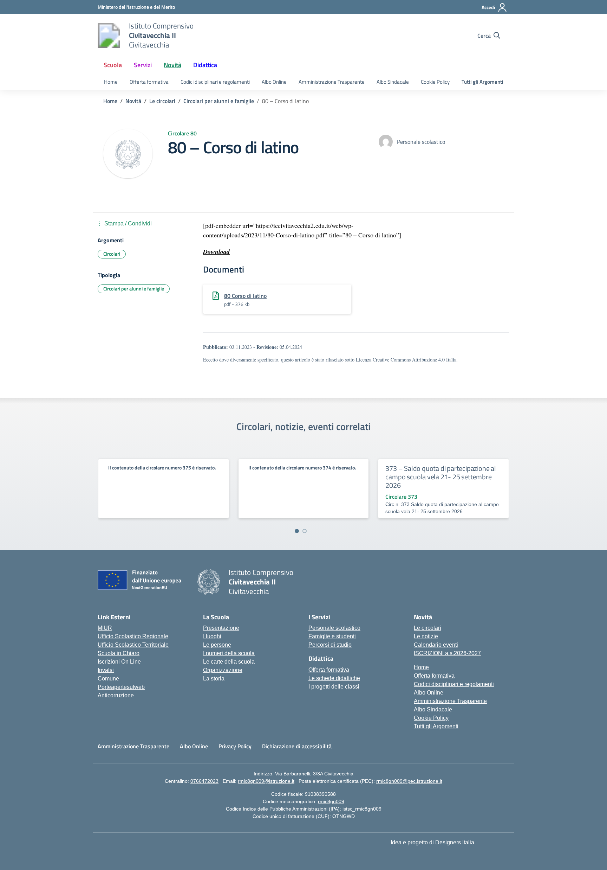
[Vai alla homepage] (109, 35)
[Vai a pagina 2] (304, 531)
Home (111, 82)
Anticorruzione (116, 695)
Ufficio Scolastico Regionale (133, 636)
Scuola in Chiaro (118, 653)
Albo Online (274, 82)
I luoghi (212, 636)
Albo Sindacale (393, 82)
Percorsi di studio (330, 645)
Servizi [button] (143, 65)
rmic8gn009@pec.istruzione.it (409, 781)
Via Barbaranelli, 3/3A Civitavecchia (314, 773)
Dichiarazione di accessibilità (297, 746)
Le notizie (426, 636)
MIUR (105, 628)
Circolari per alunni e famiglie (133, 288)
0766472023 (204, 781)
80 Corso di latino (245, 296)
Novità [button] (172, 65)
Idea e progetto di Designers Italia (432, 842)
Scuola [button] (113, 65)
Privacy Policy (235, 746)
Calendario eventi (436, 645)
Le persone (217, 645)
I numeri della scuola (229, 653)
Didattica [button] (205, 65)
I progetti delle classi (333, 687)
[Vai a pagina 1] (297, 531)
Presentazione (221, 628)
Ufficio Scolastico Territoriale (133, 645)
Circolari (111, 253)
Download (216, 251)
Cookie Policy (435, 82)
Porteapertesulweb (121, 687)
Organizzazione (222, 670)
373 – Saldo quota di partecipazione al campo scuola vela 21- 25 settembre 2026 (440, 477)
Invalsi (106, 670)
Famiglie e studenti (332, 636)
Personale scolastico (334, 628)
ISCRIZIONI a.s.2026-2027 (447, 653)
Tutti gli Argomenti (482, 82)
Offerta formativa (149, 82)
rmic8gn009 (331, 801)
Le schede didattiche (334, 678)
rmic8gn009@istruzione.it (266, 781)
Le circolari (427, 628)
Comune (108, 679)
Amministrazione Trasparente (332, 82)
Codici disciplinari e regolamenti (215, 82)
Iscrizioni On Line (119, 662)
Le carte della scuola (229, 662)
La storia (213, 679)
